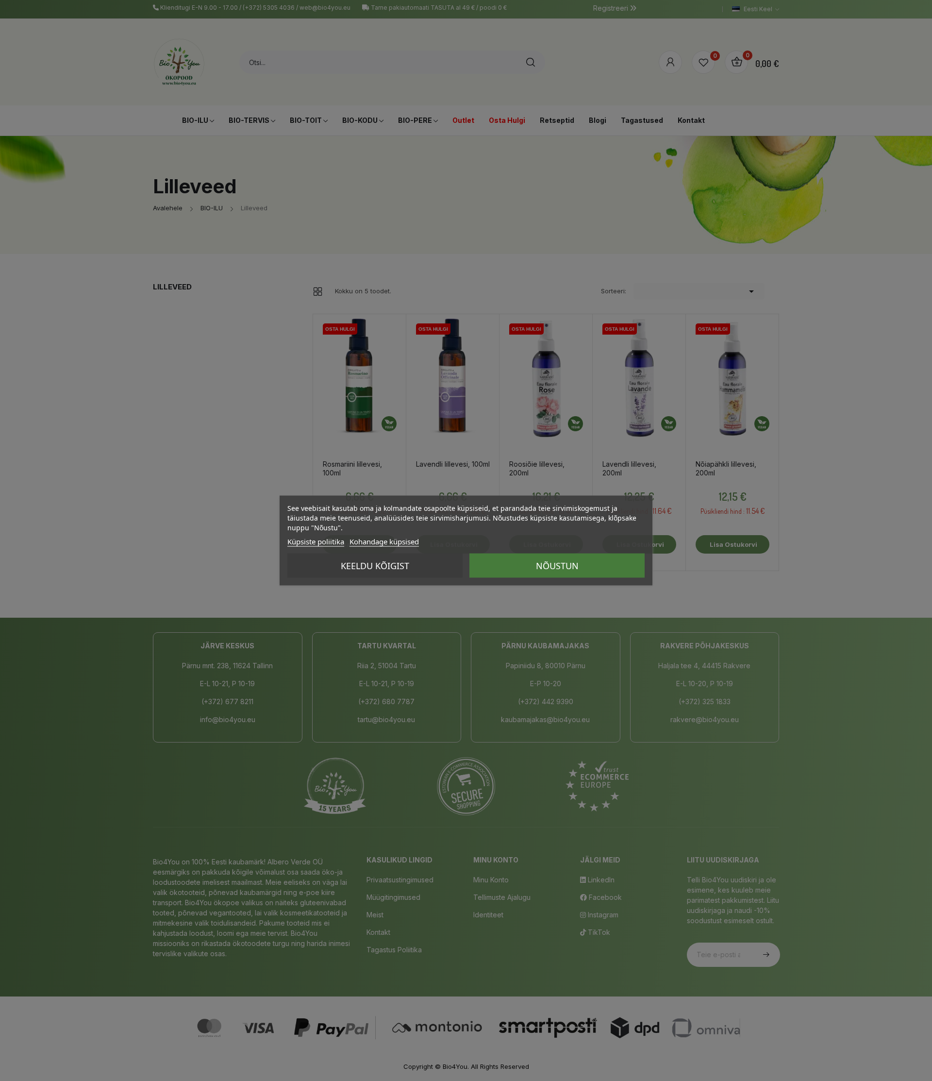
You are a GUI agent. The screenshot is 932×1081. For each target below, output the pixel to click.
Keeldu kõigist (375, 566)
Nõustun (557, 566)
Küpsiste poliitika (315, 541)
